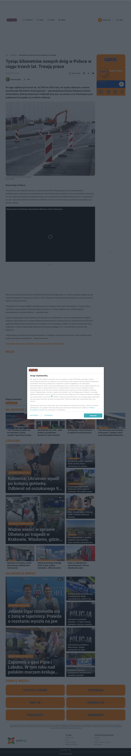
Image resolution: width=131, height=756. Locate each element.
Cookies (41, 410)
